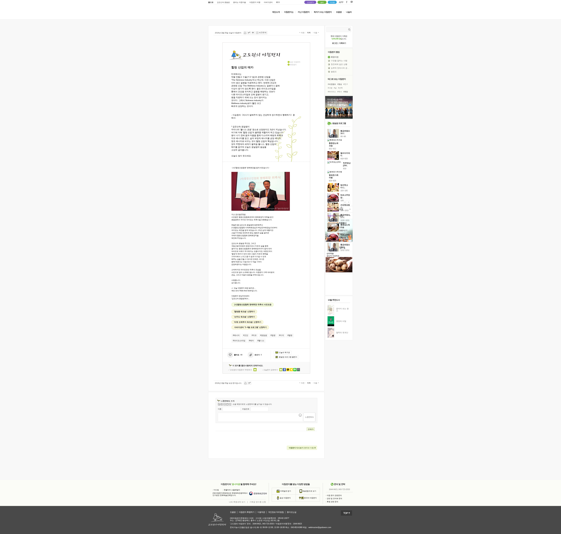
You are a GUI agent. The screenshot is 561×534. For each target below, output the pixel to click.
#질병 (273, 335)
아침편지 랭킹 (334, 52)
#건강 (245, 335)
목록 (309, 33)
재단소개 (276, 12)
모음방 (339, 12)
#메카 (251, 340)
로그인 (334, 43)
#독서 (339, 92)
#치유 (254, 335)
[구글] (224, 404)
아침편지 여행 (254, 2)
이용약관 (261, 512)
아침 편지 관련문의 (334, 495)
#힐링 (290, 335)
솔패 (322, 2)
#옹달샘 (263, 335)
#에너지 (236, 335)
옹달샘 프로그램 (339, 123)
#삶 (335, 88)
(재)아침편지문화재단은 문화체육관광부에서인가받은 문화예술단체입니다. (230, 494)
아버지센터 (268, 2)
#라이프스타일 (239, 340)
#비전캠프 (332, 84)
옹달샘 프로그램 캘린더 (288, 357)
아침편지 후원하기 (246, 512)
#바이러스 (332, 92)
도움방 (233, 512)
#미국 (281, 335)
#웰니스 (260, 340)
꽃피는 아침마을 (239, 2)
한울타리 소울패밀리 (232, 490)
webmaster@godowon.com (319, 527)
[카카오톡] (230, 404)
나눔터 (349, 12)
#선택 (340, 88)
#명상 (339, 84)
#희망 (345, 92)
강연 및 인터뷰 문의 (334, 498)
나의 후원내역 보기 (237, 502)
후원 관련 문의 (332, 502)
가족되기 (342, 43)
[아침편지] (219, 404)
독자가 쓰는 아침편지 (323, 12)
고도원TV (310, 2)
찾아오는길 (291, 512)
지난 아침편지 (304, 12)
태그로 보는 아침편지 (337, 79)
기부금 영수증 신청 (258, 502)
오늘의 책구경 (284, 352)
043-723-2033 (344, 489)
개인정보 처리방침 (276, 512)
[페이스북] (222, 404)
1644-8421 (333, 489)
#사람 (330, 88)
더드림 (332, 2)
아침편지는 (289, 12)
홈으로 (210, 2)
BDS (278, 2)
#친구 (345, 84)
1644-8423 (297, 524)
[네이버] (227, 404)
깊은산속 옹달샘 (223, 2)
